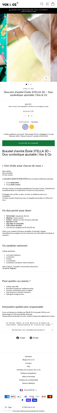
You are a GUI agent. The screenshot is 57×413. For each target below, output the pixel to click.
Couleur (28, 122)
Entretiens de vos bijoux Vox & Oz (28, 370)
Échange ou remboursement (28, 330)
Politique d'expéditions (28, 373)
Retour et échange (28, 376)
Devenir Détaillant (28, 383)
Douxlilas (25, 126)
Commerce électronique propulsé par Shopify (28, 411)
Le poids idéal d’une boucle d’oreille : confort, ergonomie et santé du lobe (28, 324)
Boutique (28, 356)
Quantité (28, 111)
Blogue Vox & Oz (28, 360)
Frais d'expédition (22, 106)
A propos (28, 363)
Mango (31, 126)
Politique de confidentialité (28, 380)
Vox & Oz (28, 89)
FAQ (28, 366)
